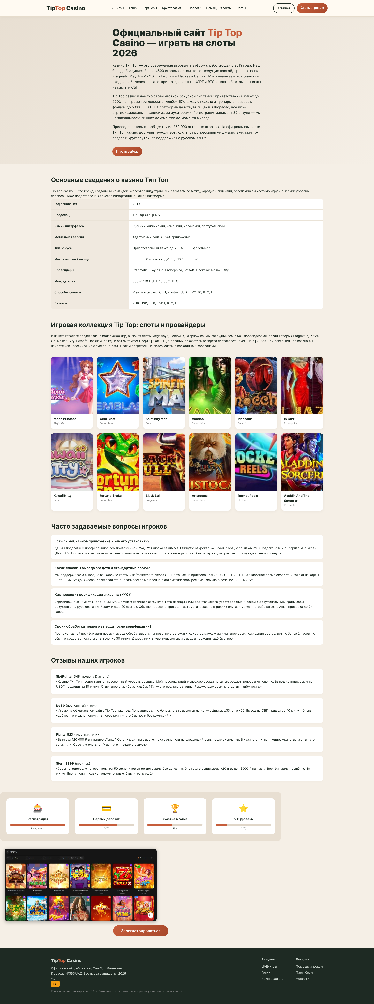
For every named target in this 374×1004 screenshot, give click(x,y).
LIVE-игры (116, 8)
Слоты (241, 8)
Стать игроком (312, 8)
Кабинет (283, 8)
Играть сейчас (127, 151)
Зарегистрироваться (141, 930)
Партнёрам (304, 972)
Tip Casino (65, 8)
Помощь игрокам (218, 8)
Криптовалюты (173, 8)
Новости (195, 8)
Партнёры (149, 8)
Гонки (133, 8)
